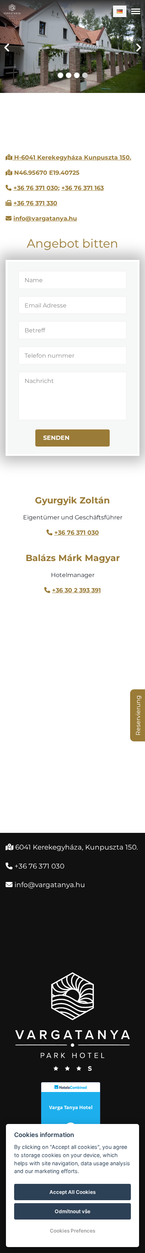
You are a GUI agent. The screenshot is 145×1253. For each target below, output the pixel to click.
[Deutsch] (119, 11)
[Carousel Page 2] (68, 75)
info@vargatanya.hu (45, 218)
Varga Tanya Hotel (71, 1107)
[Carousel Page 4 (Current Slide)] (85, 75)
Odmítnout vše (72, 1211)
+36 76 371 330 (35, 203)
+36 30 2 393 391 (76, 590)
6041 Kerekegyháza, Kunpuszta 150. (72, 847)
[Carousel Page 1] (60, 75)
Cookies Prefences (72, 1231)
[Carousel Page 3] (77, 75)
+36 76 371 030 (35, 187)
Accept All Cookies (72, 1192)
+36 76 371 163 (82, 187)
